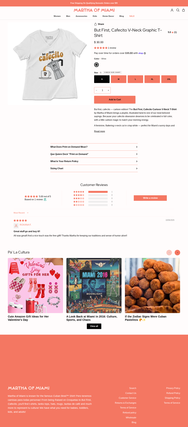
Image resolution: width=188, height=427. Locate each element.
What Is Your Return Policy (64, 161)
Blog (134, 422)
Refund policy (129, 412)
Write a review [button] (150, 198)
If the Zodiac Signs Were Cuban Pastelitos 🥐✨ (145, 318)
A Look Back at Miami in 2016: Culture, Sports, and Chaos (91, 318)
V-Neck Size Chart (112, 72)
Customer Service (127, 398)
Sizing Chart (56, 168)
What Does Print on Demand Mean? (69, 147)
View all (94, 326)
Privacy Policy (173, 388)
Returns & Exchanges (125, 403)
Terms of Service (128, 408)
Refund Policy (173, 393)
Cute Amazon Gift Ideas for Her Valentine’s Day (28, 318)
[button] (101, 48)
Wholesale (131, 417)
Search (132, 388)
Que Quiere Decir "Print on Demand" (69, 154)
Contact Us (130, 393)
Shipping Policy (172, 398)
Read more (99, 131)
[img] (20, 220)
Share (101, 24)
